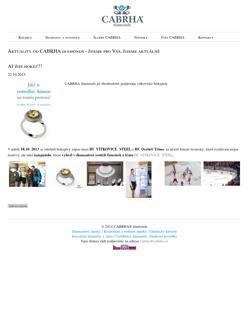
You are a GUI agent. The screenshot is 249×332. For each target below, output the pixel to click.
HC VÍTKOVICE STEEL (153, 154)
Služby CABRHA (107, 37)
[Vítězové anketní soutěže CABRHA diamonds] (27, 190)
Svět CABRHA (173, 37)
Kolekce (25, 37)
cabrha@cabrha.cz (154, 240)
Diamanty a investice (62, 37)
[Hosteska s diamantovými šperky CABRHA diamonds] (138, 201)
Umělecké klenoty (163, 231)
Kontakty (205, 37)
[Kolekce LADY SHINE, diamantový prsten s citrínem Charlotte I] (66, 193)
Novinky (140, 37)
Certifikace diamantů (131, 236)
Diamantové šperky (87, 231)
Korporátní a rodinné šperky (125, 231)
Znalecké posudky (162, 236)
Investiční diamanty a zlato (93, 236)
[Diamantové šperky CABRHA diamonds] (105, 189)
